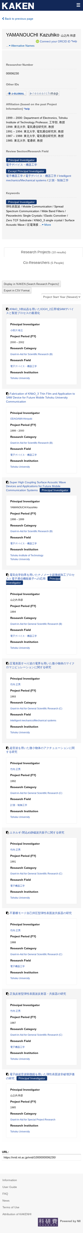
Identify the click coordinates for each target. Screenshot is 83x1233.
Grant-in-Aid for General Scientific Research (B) (36, 624)
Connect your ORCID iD (55, 41)
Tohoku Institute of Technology (26, 555)
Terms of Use (10, 1207)
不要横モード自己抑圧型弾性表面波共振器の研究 (41, 913)
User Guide (9, 1187)
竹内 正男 (15, 684)
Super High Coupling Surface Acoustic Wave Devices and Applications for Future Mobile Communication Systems (36, 486)
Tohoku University (20, 378)
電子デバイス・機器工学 (21, 164)
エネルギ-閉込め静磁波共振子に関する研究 (37, 832)
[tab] (43, 252)
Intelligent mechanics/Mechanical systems (33, 720)
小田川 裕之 (16, 330)
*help (74, 41)
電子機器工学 (14, 175)
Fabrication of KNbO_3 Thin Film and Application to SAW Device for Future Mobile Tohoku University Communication (40, 397)
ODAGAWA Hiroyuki (21, 418)
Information (9, 1180)
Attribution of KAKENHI (16, 1214)
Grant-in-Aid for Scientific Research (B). (31, 442)
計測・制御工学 (58, 180)
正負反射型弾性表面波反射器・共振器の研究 (38, 993)
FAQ (5, 1193)
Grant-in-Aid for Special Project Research (32, 1119)
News (5, 1200)
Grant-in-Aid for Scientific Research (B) (31, 354)
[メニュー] (78, 5)
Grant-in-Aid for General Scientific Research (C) (36, 708)
